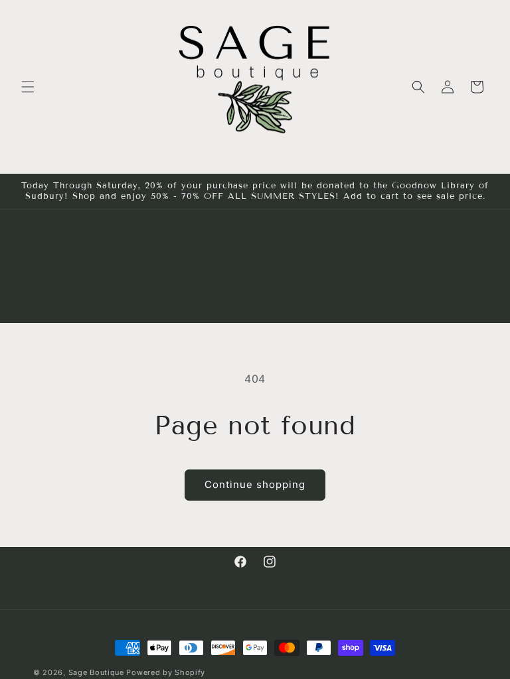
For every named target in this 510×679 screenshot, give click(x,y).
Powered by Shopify (165, 672)
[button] (27, 86)
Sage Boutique (96, 672)
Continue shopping (255, 484)
